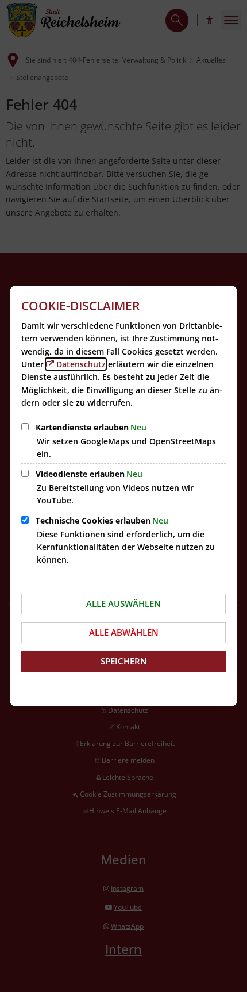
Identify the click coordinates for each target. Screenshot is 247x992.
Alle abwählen (124, 632)
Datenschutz (81, 364)
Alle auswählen (123, 603)
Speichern (124, 661)
